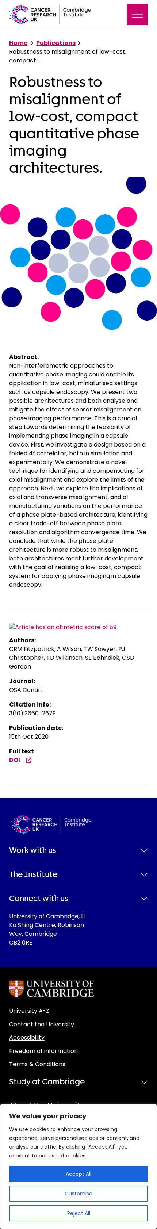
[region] (78, 1166)
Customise (78, 1193)
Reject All (78, 1213)
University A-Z (29, 1011)
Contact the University (41, 1024)
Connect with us (38, 899)
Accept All (78, 1174)
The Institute (33, 874)
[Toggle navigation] (137, 14)
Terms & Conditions (37, 1064)
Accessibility (27, 1037)
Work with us (32, 850)
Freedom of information (43, 1051)
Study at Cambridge (47, 1082)
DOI (14, 760)
